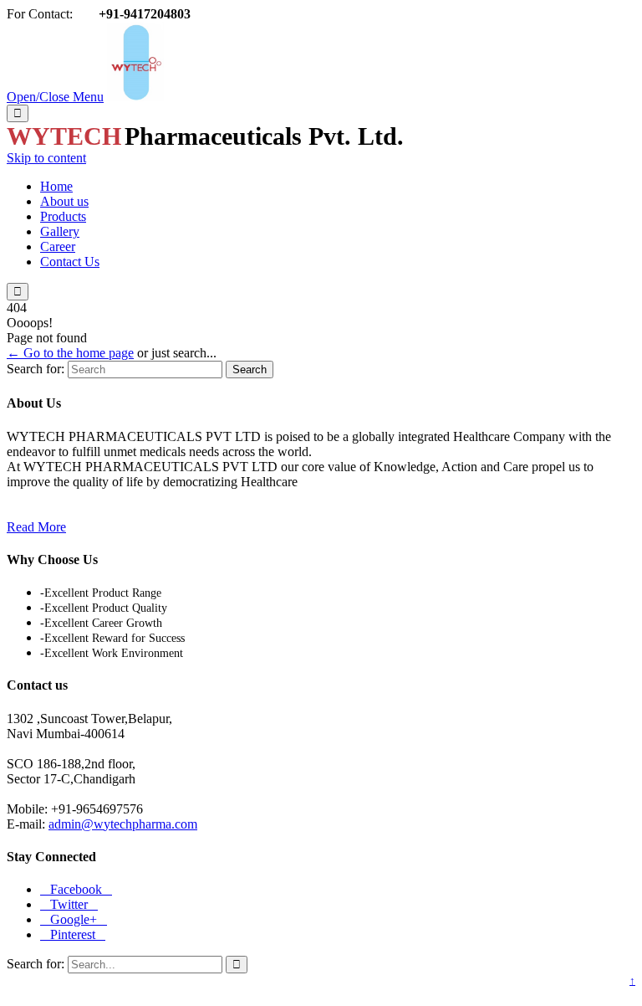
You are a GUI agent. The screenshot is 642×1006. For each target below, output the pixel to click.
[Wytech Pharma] (135, 97)
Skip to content (46, 158)
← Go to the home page (70, 353)
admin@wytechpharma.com (122, 824)
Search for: (35, 369)
